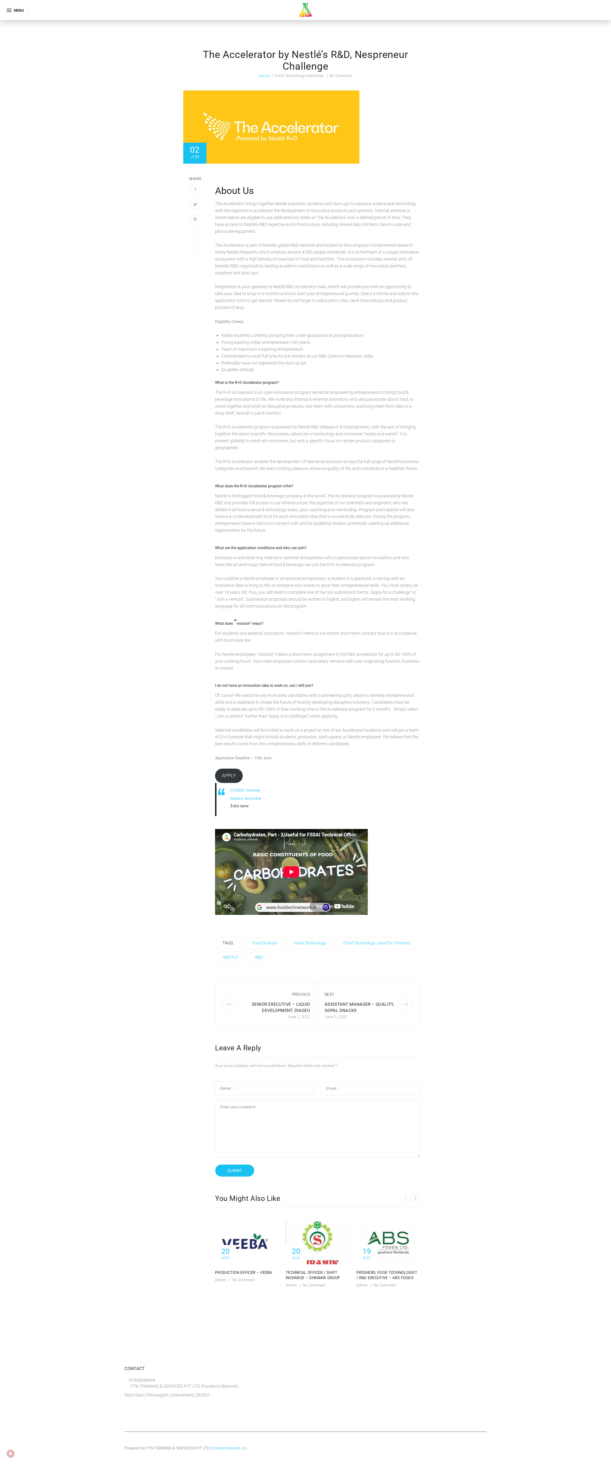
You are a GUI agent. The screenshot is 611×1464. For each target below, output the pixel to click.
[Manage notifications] (10, 1453)
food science (264, 942)
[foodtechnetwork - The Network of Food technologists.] (305, 9)
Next (329, 994)
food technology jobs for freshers (376, 942)
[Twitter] (195, 204)
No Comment (340, 75)
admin (264, 75)
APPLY (229, 775)
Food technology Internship (299, 75)
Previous (301, 994)
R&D (259, 957)
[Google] (195, 249)
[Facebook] (195, 189)
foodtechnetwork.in (228, 1448)
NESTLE (230, 957)
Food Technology (310, 942)
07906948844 (142, 1380)
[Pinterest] (195, 219)
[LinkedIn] (195, 234)
